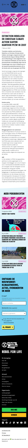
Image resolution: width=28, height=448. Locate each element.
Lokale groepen (6, 393)
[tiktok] (10, 423)
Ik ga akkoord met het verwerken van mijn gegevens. (13, 319)
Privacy (4, 433)
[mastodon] (14, 423)
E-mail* (4, 296)
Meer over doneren (7, 402)
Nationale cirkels (6, 397)
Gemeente (9, 308)
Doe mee (14, 410)
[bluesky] (18, 423)
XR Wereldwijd (6, 435)
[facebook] (7, 423)
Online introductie (7, 384)
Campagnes (5, 381)
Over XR (4, 360)
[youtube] (21, 423)
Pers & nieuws (6, 386)
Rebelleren (5, 365)
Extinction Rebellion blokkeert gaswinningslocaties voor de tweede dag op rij (12, 265)
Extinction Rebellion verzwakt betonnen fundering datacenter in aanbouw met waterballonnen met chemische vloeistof (14, 239)
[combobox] (14, 313)
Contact (4, 404)
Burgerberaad (6, 367)
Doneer (14, 415)
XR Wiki (4, 370)
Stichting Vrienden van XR (9, 400)
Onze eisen (5, 363)
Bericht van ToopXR (8, 214)
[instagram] (3, 423)
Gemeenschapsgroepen (8, 395)
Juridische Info (6, 430)
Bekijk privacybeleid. (9, 322)
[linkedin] (25, 423)
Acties (3, 379)
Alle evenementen (7, 376)
